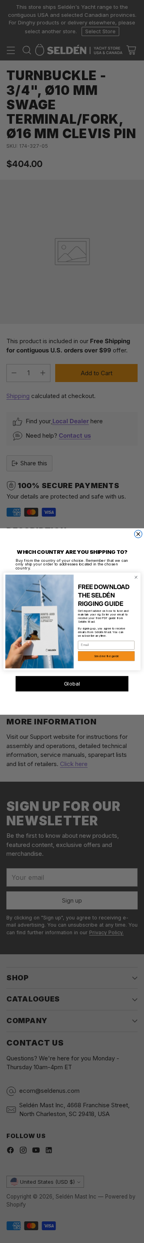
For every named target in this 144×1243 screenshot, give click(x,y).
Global (72, 684)
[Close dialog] (138, 534)
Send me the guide (106, 656)
